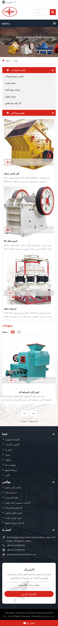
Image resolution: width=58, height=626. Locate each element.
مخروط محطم (10, 308)
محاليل (8, 459)
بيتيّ (8, 60)
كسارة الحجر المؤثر (13, 512)
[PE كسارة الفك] (29, 211)
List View (19, 332)
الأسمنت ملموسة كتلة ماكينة (17, 502)
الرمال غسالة (11, 492)
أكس (7, 475)
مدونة (7, 454)
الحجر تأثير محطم (13, 487)
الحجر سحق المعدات (14, 76)
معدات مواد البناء (12, 89)
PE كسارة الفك (10, 241)
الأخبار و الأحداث (12, 444)
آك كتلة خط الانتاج (13, 103)
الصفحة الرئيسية (12, 439)
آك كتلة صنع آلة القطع (14, 523)
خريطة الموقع (11, 470)
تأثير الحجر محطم (11, 173)
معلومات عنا (10, 465)
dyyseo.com (49, 616)
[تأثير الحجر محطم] (29, 144)
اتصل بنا (8, 449)
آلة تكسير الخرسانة (13, 507)
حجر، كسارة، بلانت (13, 518)
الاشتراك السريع (29, 594)
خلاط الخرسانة (11, 497)
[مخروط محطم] (29, 279)
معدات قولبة (10, 96)
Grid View (12, 332)
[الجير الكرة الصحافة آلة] (29, 362)
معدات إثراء (10, 83)
